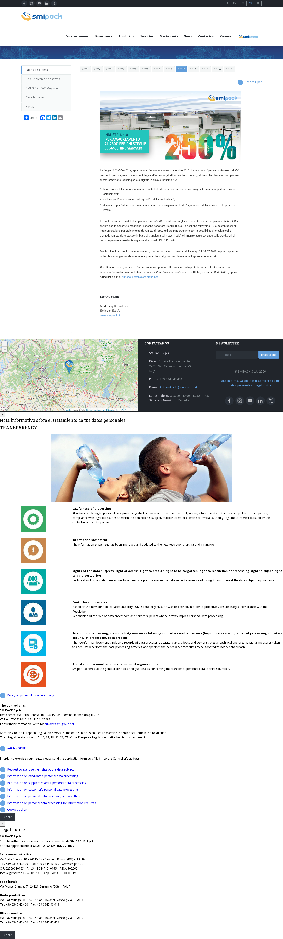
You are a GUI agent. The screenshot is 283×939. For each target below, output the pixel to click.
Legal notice (263, 385)
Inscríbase (268, 355)
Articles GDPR (16, 748)
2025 (85, 69)
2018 (169, 69)
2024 (97, 69)
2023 (109, 69)
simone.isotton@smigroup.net (140, 276)
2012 (229, 69)
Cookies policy (17, 809)
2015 (205, 69)
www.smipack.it (110, 315)
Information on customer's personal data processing (42, 789)
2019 (157, 69)
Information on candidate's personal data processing (42, 776)
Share (33, 118)
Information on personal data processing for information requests (51, 803)
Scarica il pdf (253, 82)
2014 (217, 69)
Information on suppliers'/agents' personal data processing (46, 783)
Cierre (7, 817)
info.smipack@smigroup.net (178, 387)
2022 (121, 69)
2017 (181, 69)
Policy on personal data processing (30, 695)
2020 (145, 69)
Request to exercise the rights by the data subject (40, 769)
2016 (193, 69)
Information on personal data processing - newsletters (43, 796)
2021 (133, 69)
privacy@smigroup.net (59, 724)
